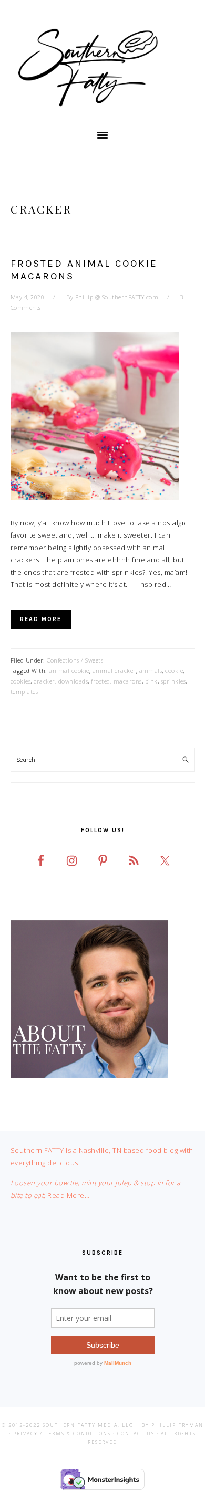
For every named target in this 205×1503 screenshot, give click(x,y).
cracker (44, 681)
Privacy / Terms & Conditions (62, 1433)
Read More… (68, 1195)
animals (150, 671)
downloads (73, 681)
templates (24, 692)
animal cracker (114, 671)
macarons (128, 681)
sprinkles (173, 681)
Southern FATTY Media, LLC (88, 1425)
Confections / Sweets (75, 660)
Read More (41, 619)
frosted (100, 681)
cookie (174, 671)
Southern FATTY (102, 67)
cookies (21, 681)
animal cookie (69, 671)
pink (151, 681)
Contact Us (136, 1433)
